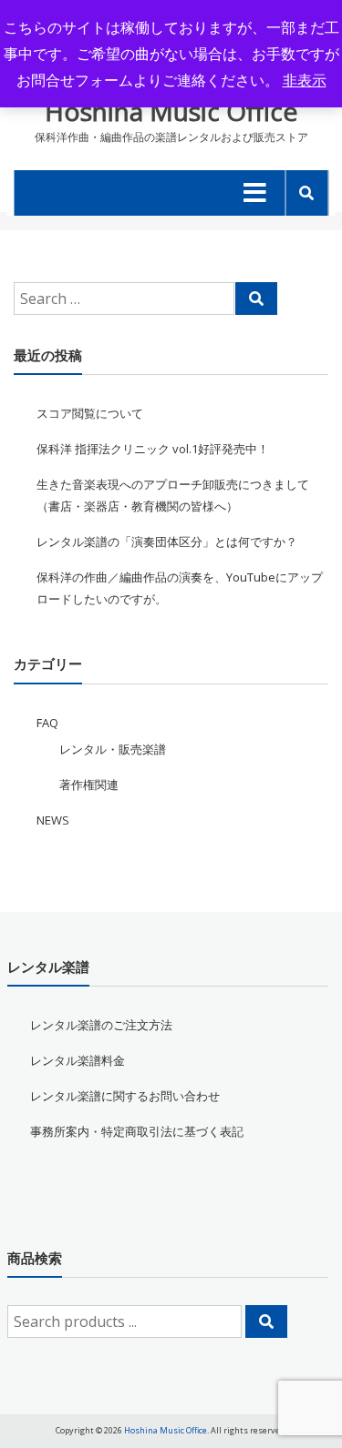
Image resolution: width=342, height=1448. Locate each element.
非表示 (304, 80)
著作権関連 (89, 784)
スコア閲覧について (89, 413)
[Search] (256, 298)
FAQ (47, 722)
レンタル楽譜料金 (77, 1060)
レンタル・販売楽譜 (112, 749)
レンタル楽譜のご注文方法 (101, 1025)
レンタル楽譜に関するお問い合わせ (125, 1096)
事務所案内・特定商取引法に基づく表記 (137, 1131)
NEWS (52, 820)
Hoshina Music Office (171, 111)
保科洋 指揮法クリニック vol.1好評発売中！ (152, 448)
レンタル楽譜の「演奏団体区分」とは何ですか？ (166, 541)
